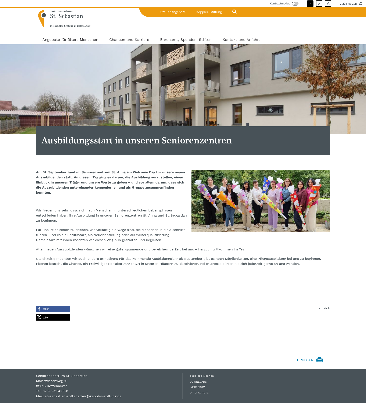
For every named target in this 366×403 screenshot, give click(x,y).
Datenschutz (199, 392)
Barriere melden (202, 376)
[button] (53, 309)
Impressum (197, 387)
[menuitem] (70, 39)
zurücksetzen (349, 3)
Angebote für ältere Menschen (70, 39)
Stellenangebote (173, 12)
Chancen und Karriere (129, 39)
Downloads (198, 381)
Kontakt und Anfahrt (241, 39)
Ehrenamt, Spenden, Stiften (186, 39)
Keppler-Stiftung (209, 12)
